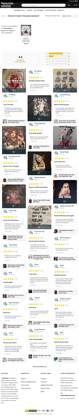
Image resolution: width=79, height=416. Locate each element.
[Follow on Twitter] (71, 1)
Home (3, 16)
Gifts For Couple (51, 10)
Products (60, 10)
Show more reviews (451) (39, 366)
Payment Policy (45, 388)
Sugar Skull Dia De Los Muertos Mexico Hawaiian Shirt (66, 359)
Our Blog (43, 378)
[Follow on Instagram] (70, 1)
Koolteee (5, 378)
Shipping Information (47, 385)
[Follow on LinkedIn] (77, 1)
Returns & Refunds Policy (28, 382)
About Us (23, 378)
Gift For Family (38, 10)
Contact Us (44, 382)
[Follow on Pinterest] (75, 1)
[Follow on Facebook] (68, 1)
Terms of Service (26, 388)
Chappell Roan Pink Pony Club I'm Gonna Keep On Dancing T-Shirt (15, 237)
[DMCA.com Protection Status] (31, 410)
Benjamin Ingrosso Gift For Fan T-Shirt (26, 40)
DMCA (42, 391)
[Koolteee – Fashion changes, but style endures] (9, 5)
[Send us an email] (73, 1)
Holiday (29, 10)
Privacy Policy (25, 385)
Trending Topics (19, 10)
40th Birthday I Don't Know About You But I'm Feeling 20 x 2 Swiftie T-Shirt (41, 257)
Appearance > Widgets (7, 30)
